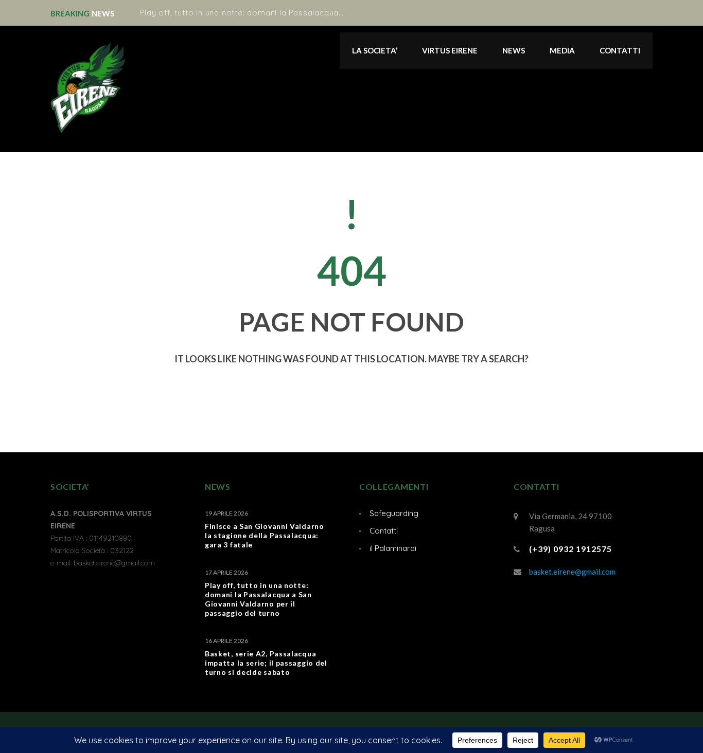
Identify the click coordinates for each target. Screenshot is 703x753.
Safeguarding (394, 513)
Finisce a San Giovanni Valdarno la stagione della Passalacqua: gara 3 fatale (264, 535)
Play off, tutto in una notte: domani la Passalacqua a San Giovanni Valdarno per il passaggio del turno (341, 12)
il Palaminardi (393, 548)
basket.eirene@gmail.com (572, 571)
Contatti (384, 531)
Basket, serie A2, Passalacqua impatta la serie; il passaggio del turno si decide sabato (266, 662)
